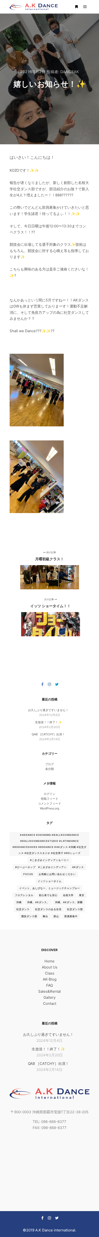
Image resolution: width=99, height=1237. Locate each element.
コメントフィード (49, 803)
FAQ (49, 985)
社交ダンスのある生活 (48, 909)
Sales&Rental (49, 991)
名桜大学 (68, 895)
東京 (81, 895)
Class (49, 973)
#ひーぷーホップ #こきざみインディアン (41, 867)
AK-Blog (49, 979)
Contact (49, 1003)
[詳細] (76, 7)
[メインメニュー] (85, 7)
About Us (49, 967)
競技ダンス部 (29, 916)
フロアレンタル (24, 895)
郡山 (56, 916)
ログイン (49, 794)
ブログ (49, 764)
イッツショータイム (50, 881)
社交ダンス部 (75, 909)
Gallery (49, 997)
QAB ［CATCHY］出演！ (48, 734)
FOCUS (28, 874)
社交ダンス (23, 909)
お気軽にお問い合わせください (57, 874)
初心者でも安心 (48, 895)
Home (49, 961)
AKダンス (78, 867)
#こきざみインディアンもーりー (49, 860)
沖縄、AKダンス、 (38, 902)
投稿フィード (49, 798)
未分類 (49, 769)
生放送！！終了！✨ (48, 722)
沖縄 (19, 902)
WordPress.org (49, 808)
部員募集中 (71, 916)
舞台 (45, 916)
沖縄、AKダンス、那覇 (69, 902)
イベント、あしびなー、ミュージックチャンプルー (49, 888)
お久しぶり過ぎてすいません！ (48, 710)
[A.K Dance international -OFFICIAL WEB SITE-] (34, 7)
